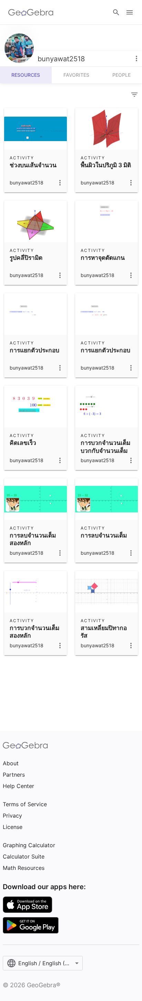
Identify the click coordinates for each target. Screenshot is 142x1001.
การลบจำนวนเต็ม (104, 535)
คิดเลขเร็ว (23, 442)
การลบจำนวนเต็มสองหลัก (33, 539)
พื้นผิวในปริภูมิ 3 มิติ (106, 165)
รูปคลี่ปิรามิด (26, 257)
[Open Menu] (129, 12)
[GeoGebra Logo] (30, 12)
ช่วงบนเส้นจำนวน (33, 165)
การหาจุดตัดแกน (103, 257)
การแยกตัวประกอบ (34, 350)
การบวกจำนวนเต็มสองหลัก (34, 631)
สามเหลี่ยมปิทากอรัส (104, 631)
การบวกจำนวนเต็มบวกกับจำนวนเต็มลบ (105, 450)
